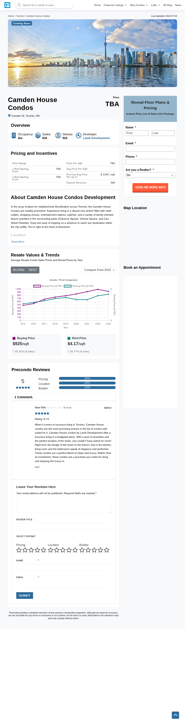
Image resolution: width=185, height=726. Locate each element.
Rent (33, 269)
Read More (18, 241)
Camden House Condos (38, 16)
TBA (58, 177)
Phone (131, 156)
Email (19, 577)
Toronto (20, 16)
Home (11, 16)
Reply (108, 408)
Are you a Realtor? (140, 169)
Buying (18, 269)
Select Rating (26, 536)
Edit (37, 467)
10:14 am (67, 408)
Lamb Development (96, 138)
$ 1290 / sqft (108, 174)
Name (19, 560)
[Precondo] (8, 5)
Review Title (24, 519)
